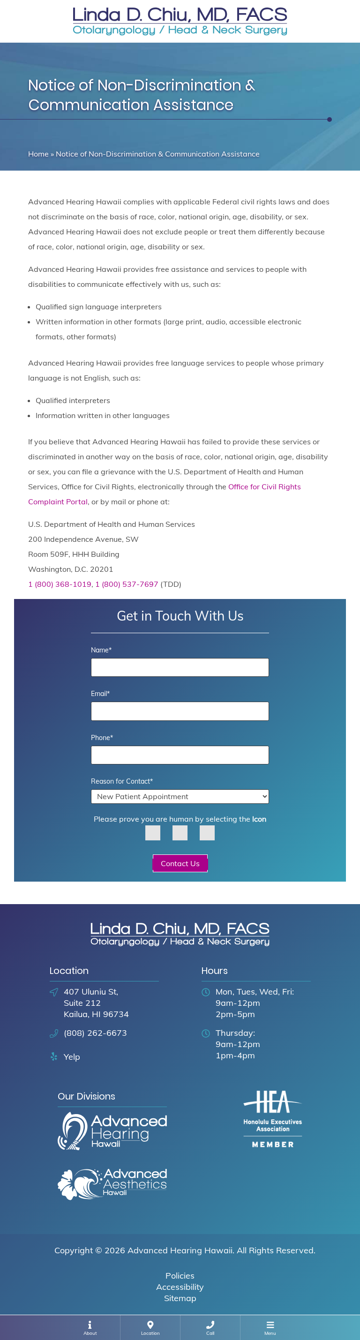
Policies (180, 1275)
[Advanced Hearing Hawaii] (112, 1139)
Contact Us (180, 863)
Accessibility (180, 1286)
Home (38, 153)
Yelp (72, 1056)
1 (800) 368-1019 (59, 584)
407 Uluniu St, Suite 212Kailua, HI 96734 (96, 1002)
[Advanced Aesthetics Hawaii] (112, 1193)
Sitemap (180, 1298)
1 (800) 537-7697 (126, 584)
